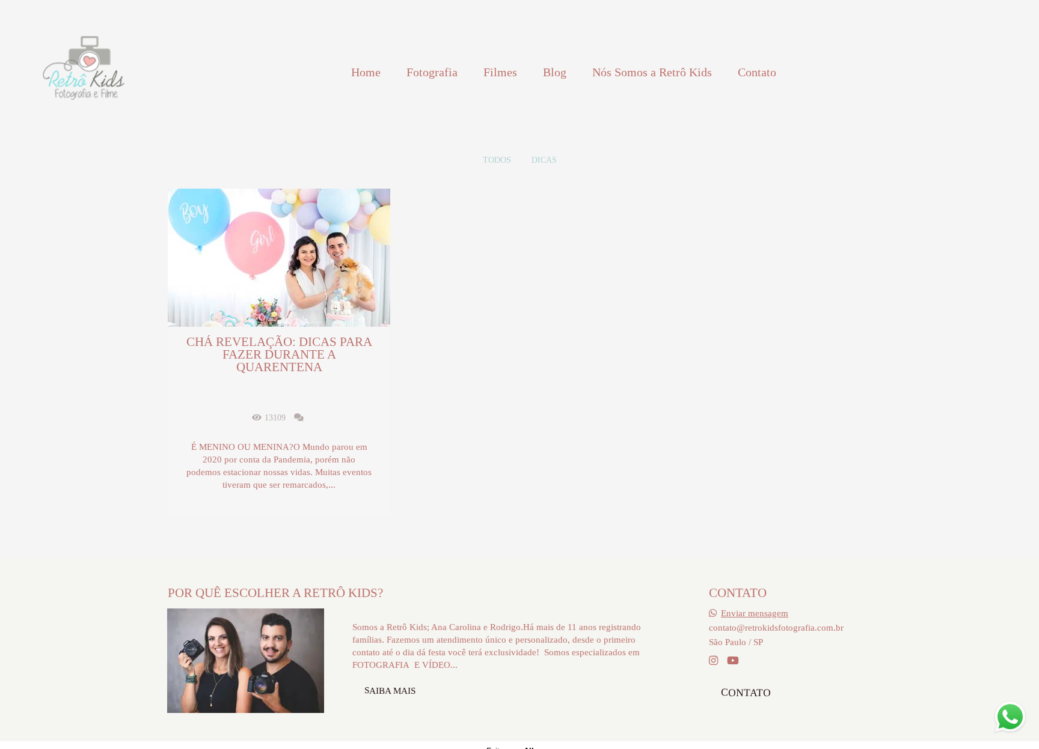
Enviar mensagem (754, 612)
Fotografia (432, 72)
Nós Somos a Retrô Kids (652, 72)
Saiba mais (389, 690)
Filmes (500, 72)
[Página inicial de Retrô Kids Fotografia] (83, 72)
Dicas (544, 160)
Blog (554, 72)
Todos (497, 160)
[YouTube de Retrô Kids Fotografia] (733, 661)
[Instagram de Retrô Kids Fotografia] (713, 661)
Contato (757, 72)
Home (366, 72)
